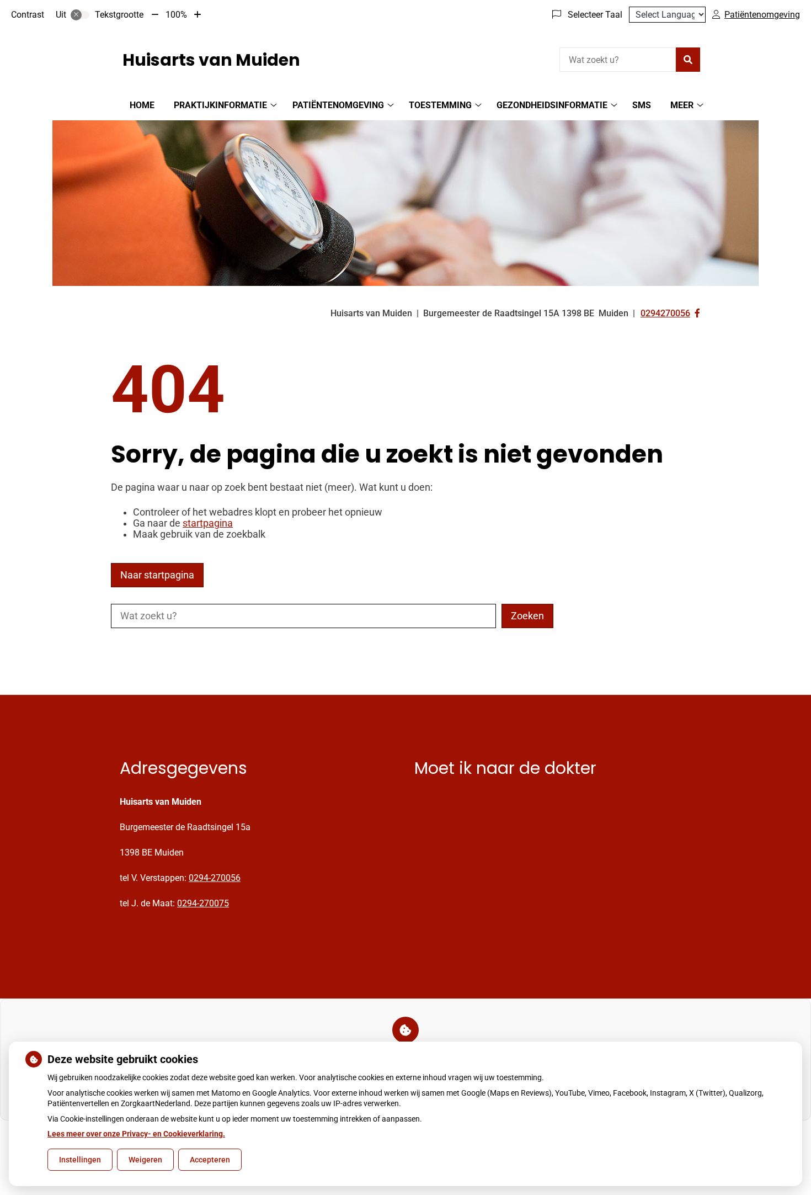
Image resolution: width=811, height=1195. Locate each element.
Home (142, 105)
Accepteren (210, 1159)
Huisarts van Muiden (211, 60)
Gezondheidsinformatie (552, 105)
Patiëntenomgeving (338, 105)
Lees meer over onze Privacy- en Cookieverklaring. (136, 1133)
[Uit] (80, 15)
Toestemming (440, 105)
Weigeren (145, 1159)
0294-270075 (203, 903)
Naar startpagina (157, 575)
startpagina (208, 523)
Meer (681, 105)
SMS (641, 105)
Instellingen (80, 1159)
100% (176, 14)
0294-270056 (215, 878)
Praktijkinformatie (220, 105)
